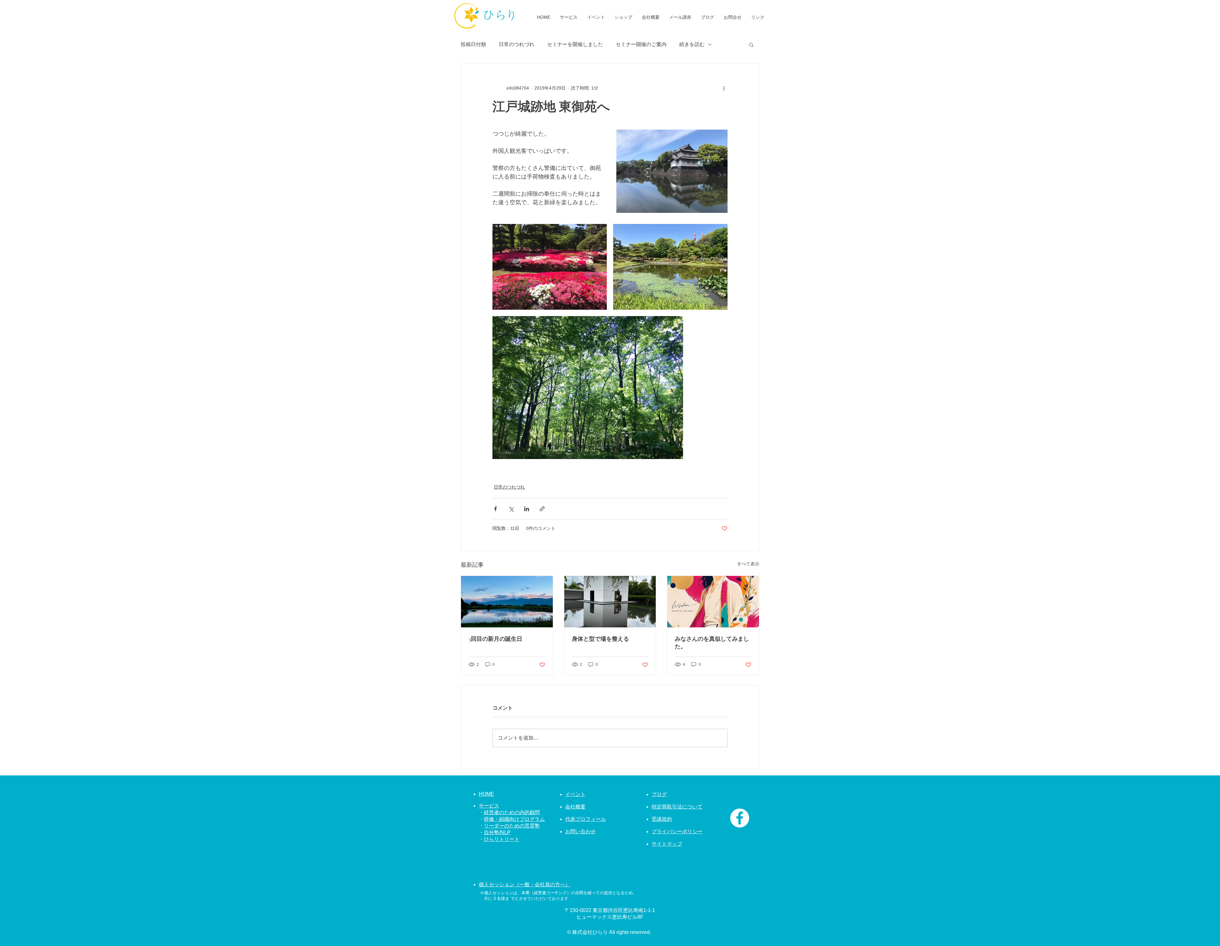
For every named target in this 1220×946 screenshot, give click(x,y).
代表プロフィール (585, 819)
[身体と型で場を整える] (610, 601)
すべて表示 (748, 563)
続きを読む (692, 44)
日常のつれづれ (516, 44)
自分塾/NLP (497, 832)
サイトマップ (667, 844)
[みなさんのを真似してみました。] (713, 601)
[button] (751, 44)
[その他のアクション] (724, 88)
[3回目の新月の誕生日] (507, 601)
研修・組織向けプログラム (514, 819)
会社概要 (575, 806)
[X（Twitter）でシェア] (511, 509)
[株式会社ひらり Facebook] (739, 818)
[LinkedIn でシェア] (527, 509)
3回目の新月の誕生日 (495, 638)
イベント (575, 794)
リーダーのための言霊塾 (512, 825)
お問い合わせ (580, 831)
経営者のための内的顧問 (512, 812)
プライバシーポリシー (677, 831)
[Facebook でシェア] (495, 509)
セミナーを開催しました (575, 44)
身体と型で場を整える (600, 638)
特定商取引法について (677, 806)
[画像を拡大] (549, 267)
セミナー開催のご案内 (641, 44)
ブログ (659, 794)
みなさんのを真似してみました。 (712, 642)
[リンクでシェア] (542, 509)
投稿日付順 (473, 44)
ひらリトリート (501, 839)
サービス (489, 805)
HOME (486, 794)
